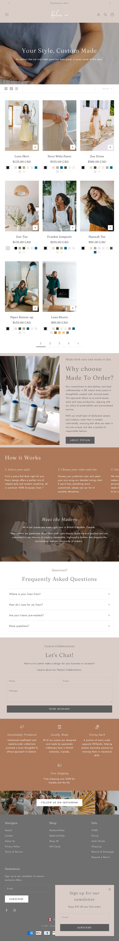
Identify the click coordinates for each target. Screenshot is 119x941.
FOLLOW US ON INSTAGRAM (59, 802)
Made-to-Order (57, 835)
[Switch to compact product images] (16, 88)
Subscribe (84, 927)
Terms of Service (14, 851)
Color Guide (98, 841)
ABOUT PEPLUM (80, 440)
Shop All (54, 841)
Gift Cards (55, 846)
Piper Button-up (21, 317)
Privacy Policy (12, 846)
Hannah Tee (97, 236)
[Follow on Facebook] (6, 910)
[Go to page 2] (78, 343)
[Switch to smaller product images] (11, 88)
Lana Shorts (59, 317)
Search (8, 830)
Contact (9, 835)
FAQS (95, 830)
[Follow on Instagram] (14, 910)
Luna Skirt (22, 156)
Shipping (96, 846)
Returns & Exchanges (103, 851)
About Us (10, 841)
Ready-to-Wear (57, 830)
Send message (59, 708)
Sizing (95, 835)
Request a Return (101, 857)
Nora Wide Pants (59, 156)
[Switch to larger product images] (6, 88)
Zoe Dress (97, 156)
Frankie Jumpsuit (59, 236)
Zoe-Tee (22, 236)
